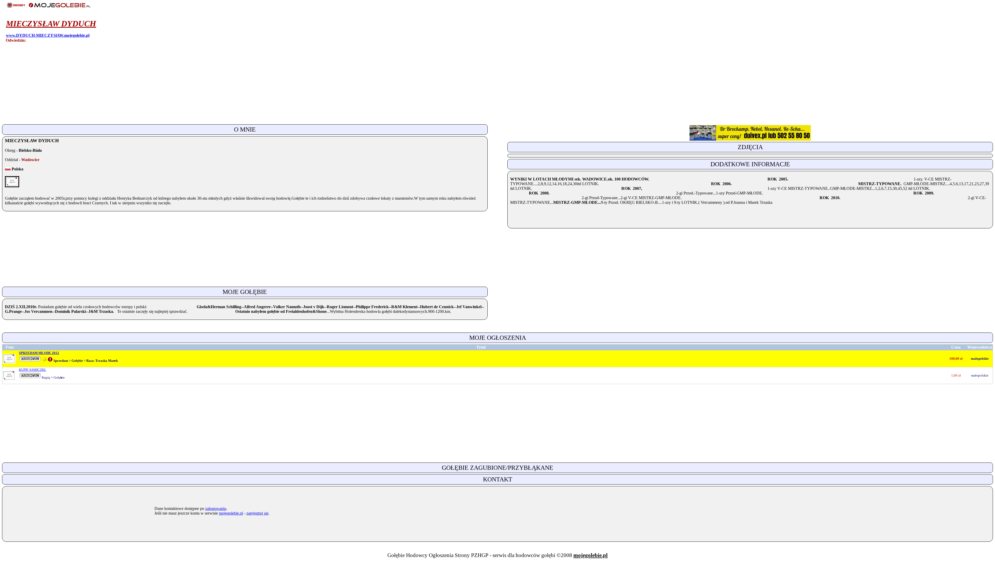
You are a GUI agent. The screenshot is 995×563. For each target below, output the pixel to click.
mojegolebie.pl (231, 513)
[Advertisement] (157, 86)
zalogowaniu (215, 508)
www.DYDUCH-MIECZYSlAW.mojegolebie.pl (47, 35)
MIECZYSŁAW (51, 23)
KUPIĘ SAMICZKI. (32, 370)
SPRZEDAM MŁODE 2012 (39, 353)
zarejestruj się (257, 513)
